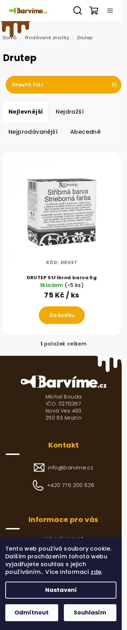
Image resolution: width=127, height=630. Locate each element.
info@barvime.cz (70, 467)
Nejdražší (70, 112)
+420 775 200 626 (70, 485)
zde (96, 572)
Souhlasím (90, 612)
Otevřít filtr (27, 84)
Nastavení (61, 590)
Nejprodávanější (33, 132)
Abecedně (85, 132)
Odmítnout (31, 612)
